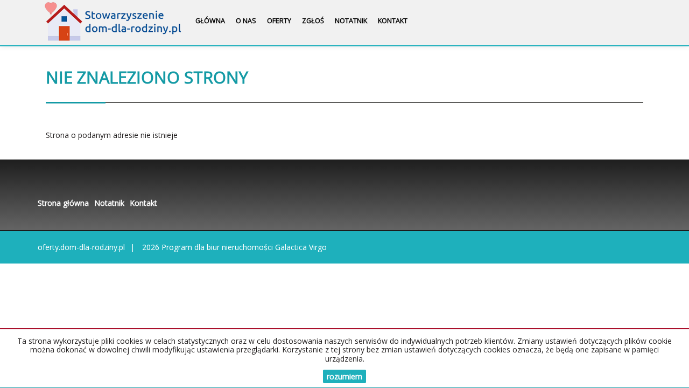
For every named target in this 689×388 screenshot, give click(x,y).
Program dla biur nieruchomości (218, 247)
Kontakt (392, 20)
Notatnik (351, 20)
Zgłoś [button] (313, 20)
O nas (246, 20)
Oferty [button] (279, 20)
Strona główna (63, 203)
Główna (210, 20)
